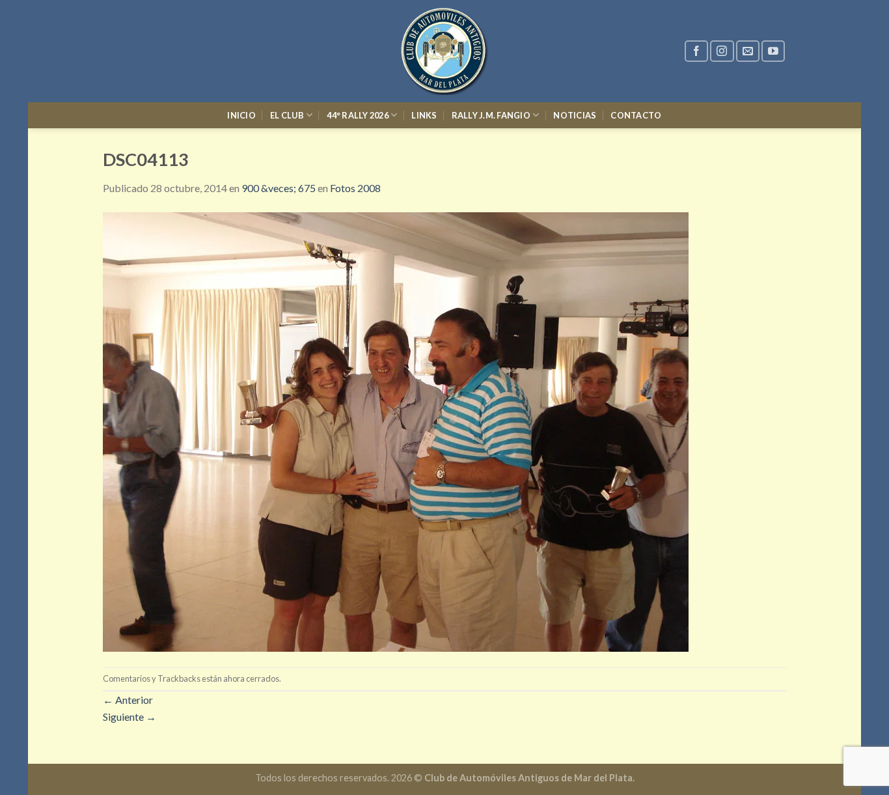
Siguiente (129, 716)
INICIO (241, 115)
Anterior (128, 699)
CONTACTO (635, 115)
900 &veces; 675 (278, 188)
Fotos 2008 (355, 188)
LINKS (424, 115)
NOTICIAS (574, 115)
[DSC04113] (396, 430)
